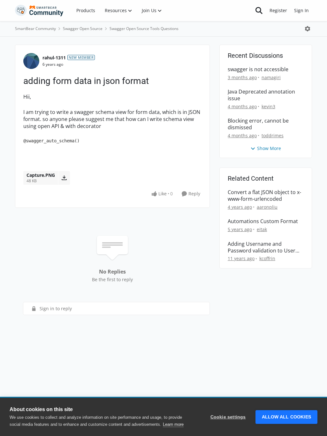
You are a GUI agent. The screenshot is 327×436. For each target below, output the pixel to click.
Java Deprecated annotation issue (261, 95)
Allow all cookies (286, 417)
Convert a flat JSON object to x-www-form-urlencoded (264, 195)
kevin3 (268, 106)
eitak (262, 229)
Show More (269, 148)
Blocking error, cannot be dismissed (258, 124)
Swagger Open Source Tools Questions (144, 28)
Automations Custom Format (263, 221)
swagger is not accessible (258, 69)
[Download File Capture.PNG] (64, 177)
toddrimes (273, 135)
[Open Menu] (307, 28)
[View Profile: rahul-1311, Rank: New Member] (31, 61)
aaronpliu (267, 207)
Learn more (173, 424)
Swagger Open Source (83, 28)
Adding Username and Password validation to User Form (261, 247)
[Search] (259, 10)
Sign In (301, 10)
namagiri (271, 77)
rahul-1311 (54, 58)
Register (278, 10)
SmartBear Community (35, 28)
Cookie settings (228, 417)
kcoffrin (267, 258)
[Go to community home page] (39, 10)
